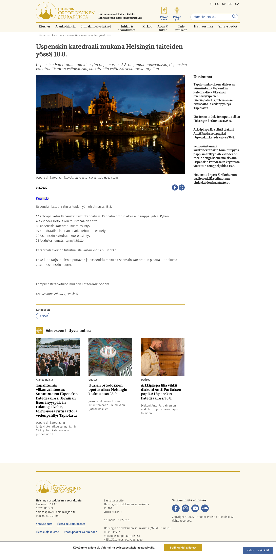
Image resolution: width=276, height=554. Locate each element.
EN (230, 4)
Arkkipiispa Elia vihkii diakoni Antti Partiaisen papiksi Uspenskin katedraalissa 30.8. (214, 133)
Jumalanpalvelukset (96, 26)
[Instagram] (185, 508)
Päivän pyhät (177, 18)
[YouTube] (195, 508)
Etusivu (44, 26)
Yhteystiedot (227, 26)
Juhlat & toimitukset (126, 26)
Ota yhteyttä (256, 550)
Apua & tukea (163, 26)
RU (217, 4)
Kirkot (147, 26)
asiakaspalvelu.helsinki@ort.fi (55, 512)
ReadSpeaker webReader (80, 532)
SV (224, 4)
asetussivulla (145, 548)
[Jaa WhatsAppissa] (182, 188)
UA (237, 4)
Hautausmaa (203, 26)
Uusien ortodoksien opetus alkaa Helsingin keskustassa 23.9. (217, 119)
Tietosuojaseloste (47, 532)
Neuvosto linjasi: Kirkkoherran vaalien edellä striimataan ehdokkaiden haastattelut (215, 179)
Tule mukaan (181, 26)
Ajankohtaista (66, 26)
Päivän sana (164, 18)
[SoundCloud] (205, 508)
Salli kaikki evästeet (183, 548)
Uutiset (43, 316)
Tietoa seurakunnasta (71, 524)
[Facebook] (176, 508)
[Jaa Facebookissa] (175, 188)
